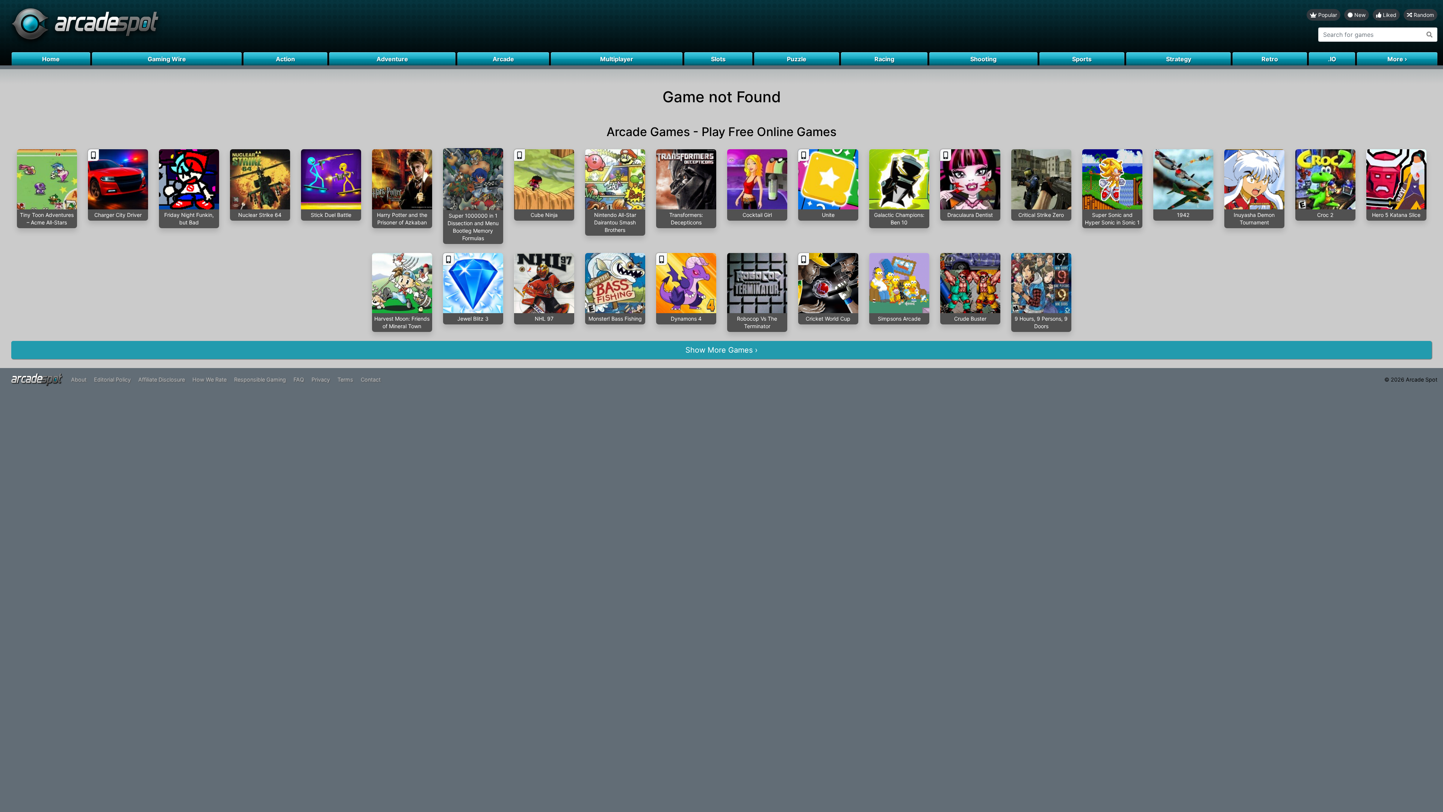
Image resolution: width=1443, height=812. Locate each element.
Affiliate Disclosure (161, 379)
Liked (1388, 15)
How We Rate (209, 379)
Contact (371, 379)
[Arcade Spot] (361, 26)
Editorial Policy (112, 379)
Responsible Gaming (260, 379)
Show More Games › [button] (721, 349)
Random (1423, 15)
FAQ (298, 379)
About (78, 379)
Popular (1327, 15)
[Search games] (1429, 34)
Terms (345, 379)
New (1359, 15)
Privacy (321, 379)
